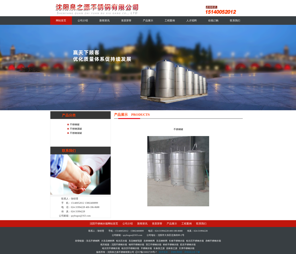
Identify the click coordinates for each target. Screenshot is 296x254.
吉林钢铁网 (149, 240)
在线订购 (213, 20)
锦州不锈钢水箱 (136, 244)
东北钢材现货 (135, 240)
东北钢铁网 (161, 240)
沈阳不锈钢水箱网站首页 (104, 223)
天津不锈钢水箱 (186, 248)
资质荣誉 (126, 20)
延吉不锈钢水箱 (188, 244)
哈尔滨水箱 (121, 240)
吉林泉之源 (171, 248)
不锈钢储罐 (76, 133)
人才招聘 (191, 20)
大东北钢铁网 (107, 240)
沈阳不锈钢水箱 (119, 244)
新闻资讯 (104, 20)
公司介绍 (83, 20)
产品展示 (148, 20)
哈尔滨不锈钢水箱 (195, 240)
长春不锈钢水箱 (176, 240)
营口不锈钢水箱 (153, 244)
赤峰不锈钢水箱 (213, 240)
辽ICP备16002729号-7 (146, 252)
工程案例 (170, 20)
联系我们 (235, 20)
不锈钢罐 (74, 124)
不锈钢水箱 (146, 248)
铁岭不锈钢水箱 (170, 244)
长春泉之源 (159, 248)
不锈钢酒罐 (76, 129)
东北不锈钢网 (93, 240)
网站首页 (61, 20)
